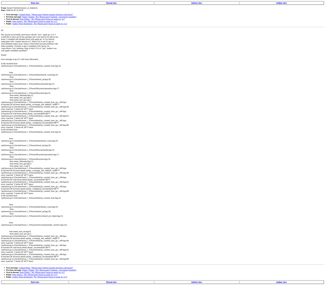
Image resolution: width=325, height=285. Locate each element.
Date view (35, 3)
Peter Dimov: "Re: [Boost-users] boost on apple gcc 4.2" (42, 19)
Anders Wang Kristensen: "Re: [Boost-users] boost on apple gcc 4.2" (40, 24)
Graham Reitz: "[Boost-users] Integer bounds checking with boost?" (46, 14)
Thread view (111, 3)
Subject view (196, 3)
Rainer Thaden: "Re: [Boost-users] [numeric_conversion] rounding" (49, 17)
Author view (281, 3)
